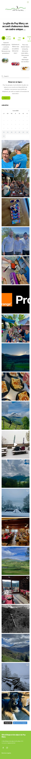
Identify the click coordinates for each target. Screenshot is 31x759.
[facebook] (3, 747)
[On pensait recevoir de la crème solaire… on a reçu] (15, 241)
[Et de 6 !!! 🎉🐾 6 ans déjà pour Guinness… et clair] (15, 706)
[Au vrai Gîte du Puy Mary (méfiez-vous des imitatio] (15, 270)
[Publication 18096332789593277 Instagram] (15, 357)
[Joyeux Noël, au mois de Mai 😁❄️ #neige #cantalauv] (15, 503)
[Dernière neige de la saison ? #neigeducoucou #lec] (15, 677)
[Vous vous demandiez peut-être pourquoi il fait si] (15, 532)
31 (3, 136)
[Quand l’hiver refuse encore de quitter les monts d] (15, 474)
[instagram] (7, 747)
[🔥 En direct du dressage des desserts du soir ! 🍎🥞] (15, 386)
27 (15, 132)
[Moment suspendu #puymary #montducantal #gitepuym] (15, 415)
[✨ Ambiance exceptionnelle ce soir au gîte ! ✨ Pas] (15, 328)
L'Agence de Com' (11, 743)
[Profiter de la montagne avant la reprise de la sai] (15, 648)
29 (23, 132)
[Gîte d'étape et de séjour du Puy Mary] (15, 12)
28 (19, 132)
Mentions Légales (6, 753)
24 (3, 132)
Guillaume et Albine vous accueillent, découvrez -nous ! (15, 49)
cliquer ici (6, 98)
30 (27, 132)
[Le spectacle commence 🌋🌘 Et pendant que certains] (15, 183)
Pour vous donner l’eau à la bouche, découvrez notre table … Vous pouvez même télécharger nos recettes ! (25, 53)
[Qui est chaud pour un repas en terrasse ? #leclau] (15, 444)
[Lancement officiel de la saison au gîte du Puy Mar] (15, 590)
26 (11, 132)
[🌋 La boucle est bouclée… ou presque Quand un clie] (15, 154)
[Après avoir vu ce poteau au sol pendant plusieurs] (15, 619)
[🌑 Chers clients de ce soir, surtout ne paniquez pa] (15, 212)
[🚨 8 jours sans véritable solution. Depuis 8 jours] (15, 299)
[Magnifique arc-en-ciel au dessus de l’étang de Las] (15, 561)
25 (7, 132)
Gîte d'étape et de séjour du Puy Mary (11, 741)
